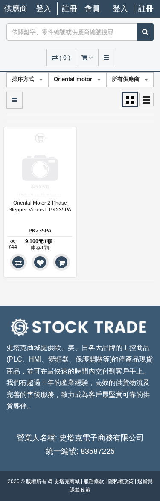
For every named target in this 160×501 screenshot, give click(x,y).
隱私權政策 (121, 481)
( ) (64, 57)
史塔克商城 (67, 481)
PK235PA (40, 231)
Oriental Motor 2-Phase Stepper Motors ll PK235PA (40, 206)
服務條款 (94, 481)
